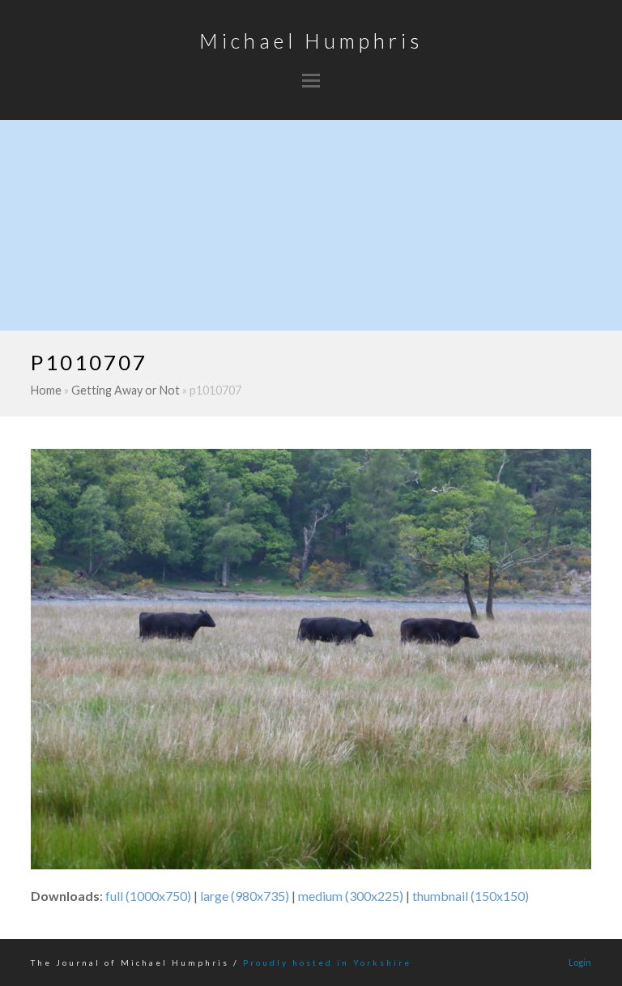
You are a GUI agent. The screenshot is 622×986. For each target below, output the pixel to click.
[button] (311, 80)
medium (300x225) (350, 895)
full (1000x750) (148, 895)
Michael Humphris (311, 40)
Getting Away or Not (125, 390)
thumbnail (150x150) (470, 895)
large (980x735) (244, 895)
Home (46, 390)
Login (580, 962)
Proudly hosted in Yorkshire (327, 962)
